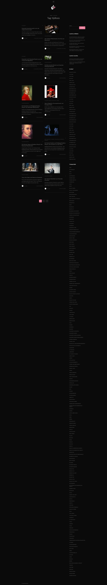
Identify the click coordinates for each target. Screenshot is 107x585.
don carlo (71, 244)
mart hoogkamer (73, 376)
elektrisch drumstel (74, 262)
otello (71, 429)
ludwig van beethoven (74, 364)
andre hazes (72, 177)
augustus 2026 (72, 72)
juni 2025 (71, 101)
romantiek (71, 477)
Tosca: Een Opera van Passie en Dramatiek (32, 177)
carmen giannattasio (74, 215)
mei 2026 (71, 78)
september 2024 (72, 119)
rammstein (71, 452)
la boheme (71, 347)
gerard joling (72, 281)
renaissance (72, 458)
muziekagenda (72, 393)
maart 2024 (71, 132)
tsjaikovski (72, 536)
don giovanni (48, 139)
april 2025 (71, 105)
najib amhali (72, 399)
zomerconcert (72, 575)
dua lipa (71, 254)
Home (51, 15)
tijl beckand (72, 519)
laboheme (71, 351)
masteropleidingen (73, 380)
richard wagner (73, 466)
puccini (23, 174)
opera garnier (72, 425)
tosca (27, 174)
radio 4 (71, 446)
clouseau (71, 223)
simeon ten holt (73, 494)
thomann (71, 517)
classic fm (71, 221)
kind (70, 322)
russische (71, 490)
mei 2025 (71, 103)
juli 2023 (71, 148)
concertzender (73, 233)
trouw (70, 534)
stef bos (71, 505)
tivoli (70, 521)
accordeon (72, 169)
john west (71, 314)
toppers (71, 523)
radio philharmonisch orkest (76, 450)
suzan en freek (72, 509)
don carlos (72, 246)
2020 (70, 167)
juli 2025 (71, 99)
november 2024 (72, 115)
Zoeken (70, 25)
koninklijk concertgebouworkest (77, 343)
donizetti (71, 250)
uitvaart (24, 25)
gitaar (70, 287)
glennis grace (72, 291)
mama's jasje (72, 368)
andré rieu (71, 182)
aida (70, 171)
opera (70, 419)
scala (70, 492)
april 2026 (71, 80)
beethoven (71, 200)
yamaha (71, 565)
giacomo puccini (73, 285)
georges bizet (72, 279)
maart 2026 (71, 82)
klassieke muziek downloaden (76, 337)
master (71, 378)
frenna (71, 275)
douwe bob (72, 252)
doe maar (71, 242)
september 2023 (72, 144)
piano (70, 439)
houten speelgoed (73, 304)
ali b (70, 173)
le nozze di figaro (73, 353)
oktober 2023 (72, 142)
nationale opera (73, 401)
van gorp (71, 548)
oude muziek (72, 431)
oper (70, 417)
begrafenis (71, 202)
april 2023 (71, 155)
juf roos (71, 316)
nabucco (71, 397)
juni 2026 (71, 76)
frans (70, 271)
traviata (71, 527)
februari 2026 (72, 84)
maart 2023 (71, 157)
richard (71, 462)
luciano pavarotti (73, 362)
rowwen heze (72, 488)
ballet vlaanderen (73, 190)
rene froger (72, 460)
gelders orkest (72, 277)
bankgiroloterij (73, 194)
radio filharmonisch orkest (75, 448)
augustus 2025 (72, 97)
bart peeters (72, 196)
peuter (70, 435)
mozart (53, 139)
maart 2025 (71, 107)
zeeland (71, 569)
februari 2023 (72, 159)
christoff (71, 219)
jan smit (71, 308)
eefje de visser (72, 260)
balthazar (71, 192)
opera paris (71, 427)
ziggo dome (72, 573)
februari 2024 (72, 134)
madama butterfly (73, 366)
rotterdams (72, 483)
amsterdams (72, 175)
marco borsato (72, 372)
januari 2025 (72, 111)
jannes (70, 310)
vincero (71, 554)
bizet (70, 204)
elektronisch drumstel (74, 264)
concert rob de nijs (73, 229)
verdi (58, 100)
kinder (70, 324)
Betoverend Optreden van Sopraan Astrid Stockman (77, 63)
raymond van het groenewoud (76, 454)
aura (70, 184)
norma (70, 410)
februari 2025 (72, 109)
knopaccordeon (73, 339)
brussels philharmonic (74, 213)
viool (70, 556)
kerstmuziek (72, 320)
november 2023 (72, 140)
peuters (71, 437)
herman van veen (73, 302)
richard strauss (73, 464)
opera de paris (72, 423)
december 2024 (72, 113)
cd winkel (71, 217)
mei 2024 (71, 128)
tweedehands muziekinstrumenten (77, 540)
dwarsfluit (72, 256)
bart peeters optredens (74, 198)
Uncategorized (48, 62)
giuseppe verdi (48, 100)
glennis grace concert (74, 293)
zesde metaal (72, 571)
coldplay (71, 225)
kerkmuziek (72, 318)
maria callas (72, 374)
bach (70, 186)
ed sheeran (71, 258)
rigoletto (54, 100)
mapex (70, 370)
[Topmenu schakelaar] (53, 1)
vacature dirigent (73, 546)
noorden (71, 408)
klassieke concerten (74, 331)
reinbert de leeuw (73, 456)
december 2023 (72, 138)
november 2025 (72, 90)
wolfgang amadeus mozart (75, 563)
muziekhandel (72, 395)
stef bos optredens (73, 507)
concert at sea (72, 227)
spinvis (70, 498)
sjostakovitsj (72, 496)
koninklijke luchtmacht (75, 345)
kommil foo (72, 341)
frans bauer (72, 273)
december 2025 (72, 88)
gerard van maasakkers (74, 283)
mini (70, 389)
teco (70, 511)
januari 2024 (72, 136)
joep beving (72, 312)
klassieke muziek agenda (75, 335)
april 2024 (71, 130)
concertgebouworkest (74, 231)
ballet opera (72, 188)
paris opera (71, 433)
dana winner (72, 235)
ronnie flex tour (73, 481)
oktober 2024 (72, 117)
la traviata (71, 349)
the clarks (71, 513)
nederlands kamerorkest (75, 403)
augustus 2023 (72, 146)
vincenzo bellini (73, 552)
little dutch (72, 360)
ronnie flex (72, 479)
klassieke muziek (73, 333)
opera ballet (72, 421)
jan (70, 306)
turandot (71, 538)
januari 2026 (72, 86)
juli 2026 (71, 74)
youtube (71, 567)
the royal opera (73, 515)
